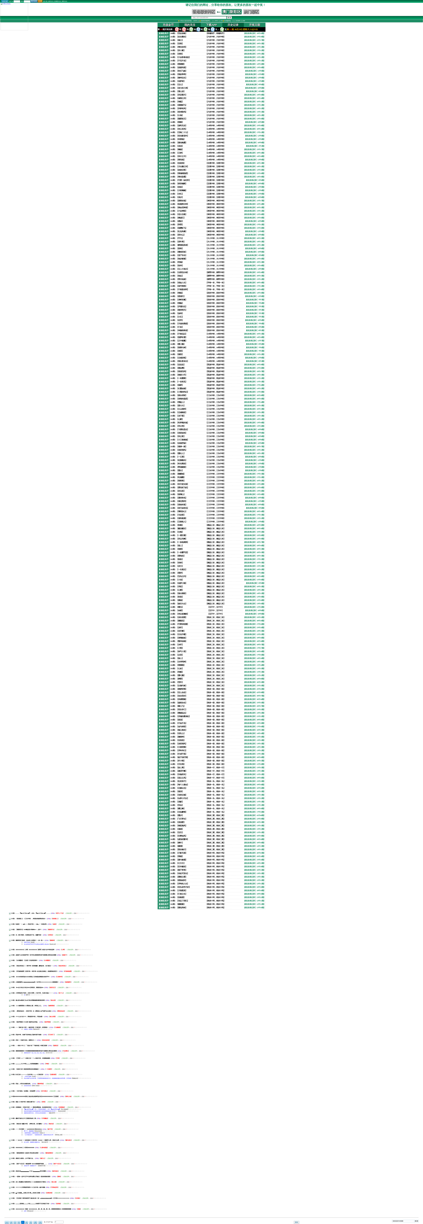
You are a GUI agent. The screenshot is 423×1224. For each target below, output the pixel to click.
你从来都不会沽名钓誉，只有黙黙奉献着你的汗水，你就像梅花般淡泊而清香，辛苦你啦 (47, 1078)
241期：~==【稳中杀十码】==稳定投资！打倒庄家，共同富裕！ (30, 1027)
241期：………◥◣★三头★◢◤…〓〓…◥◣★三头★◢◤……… (30, 913)
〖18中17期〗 (254, 542)
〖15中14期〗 (254, 665)
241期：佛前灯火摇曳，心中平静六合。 (22, 1158)
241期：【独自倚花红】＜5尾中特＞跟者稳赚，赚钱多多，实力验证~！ (32, 966)
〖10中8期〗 (255, 88)
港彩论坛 (51, 1)
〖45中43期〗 (254, 689)
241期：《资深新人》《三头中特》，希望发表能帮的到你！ (28, 918)
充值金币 (168, 24)
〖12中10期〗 (254, 170)
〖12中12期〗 (254, 798)
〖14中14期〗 (254, 658)
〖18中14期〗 (254, 129)
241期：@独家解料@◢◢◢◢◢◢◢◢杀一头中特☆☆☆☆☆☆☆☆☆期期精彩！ (35, 982)
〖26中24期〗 (254, 856)
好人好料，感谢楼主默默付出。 (32, 1142)
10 (35, 1222)
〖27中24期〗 (254, 385)
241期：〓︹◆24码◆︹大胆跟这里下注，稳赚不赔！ (26, 935)
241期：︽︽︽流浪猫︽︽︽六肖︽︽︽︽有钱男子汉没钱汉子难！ (30, 1203)
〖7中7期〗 (255, 300)
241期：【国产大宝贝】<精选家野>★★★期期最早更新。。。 (29, 1164)
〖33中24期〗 (254, 272)
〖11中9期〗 (255, 71)
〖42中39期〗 (254, 692)
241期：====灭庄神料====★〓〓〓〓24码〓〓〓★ (26, 1129)
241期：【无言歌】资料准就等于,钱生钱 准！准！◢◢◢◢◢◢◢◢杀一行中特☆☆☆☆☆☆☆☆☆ (40, 1198)
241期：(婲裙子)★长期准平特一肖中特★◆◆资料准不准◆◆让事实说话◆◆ (33, 955)
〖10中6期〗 (255, 320)
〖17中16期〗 (254, 655)
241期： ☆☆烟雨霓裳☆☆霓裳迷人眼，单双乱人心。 (27, 1005)
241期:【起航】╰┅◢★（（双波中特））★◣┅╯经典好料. (29, 924)
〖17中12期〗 (254, 50)
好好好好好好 (27, 1085)
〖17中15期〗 (254, 474)
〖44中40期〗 (254, 679)
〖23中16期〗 (254, 259)
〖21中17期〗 (254, 201)
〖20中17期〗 (254, 446)
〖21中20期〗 (254, 867)
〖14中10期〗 (254, 64)
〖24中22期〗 (254, 713)
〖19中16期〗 (254, 546)
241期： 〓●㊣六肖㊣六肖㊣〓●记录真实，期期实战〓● (27, 987)
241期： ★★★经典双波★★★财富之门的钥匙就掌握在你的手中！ (30, 976)
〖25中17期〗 (254, 149)
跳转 (296, 1222)
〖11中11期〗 (254, 378)
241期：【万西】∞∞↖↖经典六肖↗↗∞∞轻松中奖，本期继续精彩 (30, 1058)
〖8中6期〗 (255, 327)
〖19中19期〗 (254, 723)
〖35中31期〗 (254, 532)
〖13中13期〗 (254, 668)
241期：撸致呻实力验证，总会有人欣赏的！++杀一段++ (27, 940)
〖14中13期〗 (254, 375)
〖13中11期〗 (254, 61)
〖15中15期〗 (254, 768)
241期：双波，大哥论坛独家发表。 (21, 1083)
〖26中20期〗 (254, 395)
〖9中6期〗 (255, 344)
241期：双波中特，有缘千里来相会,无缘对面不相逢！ (27, 1034)
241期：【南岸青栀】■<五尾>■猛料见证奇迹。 (25, 1022)
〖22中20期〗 (254, 368)
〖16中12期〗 (254, 102)
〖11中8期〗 (255, 194)
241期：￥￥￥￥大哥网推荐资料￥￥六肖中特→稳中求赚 (28, 1187)
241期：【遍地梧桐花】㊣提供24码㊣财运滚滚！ (25, 1153)
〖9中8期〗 (255, 85)
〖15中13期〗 (254, 566)
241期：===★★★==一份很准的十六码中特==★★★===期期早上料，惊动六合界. (35, 1140)
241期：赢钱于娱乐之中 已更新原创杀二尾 (23, 1118)
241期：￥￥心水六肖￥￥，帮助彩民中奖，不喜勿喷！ (27, 1016)
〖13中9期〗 (255, 160)
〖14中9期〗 (255, 269)
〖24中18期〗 (254, 95)
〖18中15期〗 (254, 238)
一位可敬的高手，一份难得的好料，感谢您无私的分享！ (39, 1134)
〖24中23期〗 (254, 631)
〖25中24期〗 (254, 627)
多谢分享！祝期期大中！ (30, 1165)
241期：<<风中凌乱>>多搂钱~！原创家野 (23, 1091)
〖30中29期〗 (254, 621)
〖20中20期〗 (254, 720)
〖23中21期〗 (254, 897)
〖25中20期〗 (254, 125)
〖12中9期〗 (255, 78)
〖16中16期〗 (254, 651)
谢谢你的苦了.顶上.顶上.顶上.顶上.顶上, (34, 1052)
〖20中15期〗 (254, 276)
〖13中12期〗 (254, 412)
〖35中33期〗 (254, 703)
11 (40, 1222)
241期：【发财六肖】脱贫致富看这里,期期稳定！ (25, 1069)
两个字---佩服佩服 (29, 1131)
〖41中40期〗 (254, 815)
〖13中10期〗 (254, 67)
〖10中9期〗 (255, 122)
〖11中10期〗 (254, 392)
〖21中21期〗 (254, 716)
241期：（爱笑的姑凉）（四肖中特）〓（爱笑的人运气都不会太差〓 (31, 1011)
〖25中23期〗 (254, 686)
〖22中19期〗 (254, 539)
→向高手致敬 (27, 1076)
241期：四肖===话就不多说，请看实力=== (23, 1040)
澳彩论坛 (64, 1)
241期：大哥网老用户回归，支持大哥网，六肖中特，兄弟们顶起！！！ (32, 993)
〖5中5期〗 (255, 310)
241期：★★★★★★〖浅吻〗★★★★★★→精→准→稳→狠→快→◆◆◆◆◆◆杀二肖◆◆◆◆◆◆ (41, 1209)
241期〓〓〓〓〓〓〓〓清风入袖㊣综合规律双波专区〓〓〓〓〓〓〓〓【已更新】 (35, 1096)
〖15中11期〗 (254, 57)
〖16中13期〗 (254, 207)
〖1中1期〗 (255, 146)
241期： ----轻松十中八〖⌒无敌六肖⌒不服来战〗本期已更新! (29, 1045)
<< (7, 1222)
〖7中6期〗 (255, 303)
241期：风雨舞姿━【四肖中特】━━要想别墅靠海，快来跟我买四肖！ (32, 1107)
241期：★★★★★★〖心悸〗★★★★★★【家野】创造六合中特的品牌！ (33, 949)
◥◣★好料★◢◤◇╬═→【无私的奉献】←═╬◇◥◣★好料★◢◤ (42, 1109)
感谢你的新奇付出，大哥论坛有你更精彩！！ (36, 1113)
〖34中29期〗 (254, 365)
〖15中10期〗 (254, 228)
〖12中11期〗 (254, 901)
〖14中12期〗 (254, 242)
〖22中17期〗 (254, 40)
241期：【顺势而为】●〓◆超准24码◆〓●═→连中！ (26, 929)
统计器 (45, 1)
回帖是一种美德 (28, 1029)
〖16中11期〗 (254, 334)
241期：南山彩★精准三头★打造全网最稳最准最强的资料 (28, 1000)
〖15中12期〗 (254, 47)
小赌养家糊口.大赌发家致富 (31, 1133)
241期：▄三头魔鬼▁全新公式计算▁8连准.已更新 (25, 1193)
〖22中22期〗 (254, 634)
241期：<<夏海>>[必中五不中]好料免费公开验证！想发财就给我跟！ (31, 1176)
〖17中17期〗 (254, 648)
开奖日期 (254, 24)
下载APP (211, 24)
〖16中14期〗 (254, 204)
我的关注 (189, 24)
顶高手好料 (27, 942)
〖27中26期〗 (254, 624)
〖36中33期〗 (254, 682)
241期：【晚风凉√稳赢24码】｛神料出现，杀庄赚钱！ (27, 1124)
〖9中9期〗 (255, 583)
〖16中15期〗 (254, 563)
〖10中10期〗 (254, 33)
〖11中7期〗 (255, 341)
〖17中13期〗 (254, 477)
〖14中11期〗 (254, 108)
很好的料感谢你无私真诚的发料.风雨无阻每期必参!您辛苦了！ (41, 1111)
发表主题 (4, 1)
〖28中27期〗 (254, 706)
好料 (25, 1211)
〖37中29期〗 (254, 37)
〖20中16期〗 (254, 399)
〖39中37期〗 (254, 696)
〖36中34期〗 (254, 699)
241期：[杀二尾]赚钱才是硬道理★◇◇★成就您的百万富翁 (28, 1182)
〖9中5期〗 (255, 330)
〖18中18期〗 (254, 641)
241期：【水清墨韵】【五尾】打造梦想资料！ (24, 960)
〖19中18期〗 (254, 638)
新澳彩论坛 (57, 1)
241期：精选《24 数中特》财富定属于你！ (23, 1102)
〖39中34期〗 (254, 528)
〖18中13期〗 (254, 163)
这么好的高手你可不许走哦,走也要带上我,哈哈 (36, 944)
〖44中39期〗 (254, 525)
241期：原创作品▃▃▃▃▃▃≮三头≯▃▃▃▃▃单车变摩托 (28, 1171)
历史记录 (233, 24)
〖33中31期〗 (254, 617)
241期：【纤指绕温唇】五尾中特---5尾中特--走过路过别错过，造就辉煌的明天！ (34, 971)
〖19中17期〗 (254, 371)
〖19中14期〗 (254, 98)
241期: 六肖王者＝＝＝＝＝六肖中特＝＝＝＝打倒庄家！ (27, 1074)
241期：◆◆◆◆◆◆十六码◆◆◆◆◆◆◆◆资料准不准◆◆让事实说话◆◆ (34, 1051)
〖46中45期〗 (254, 853)
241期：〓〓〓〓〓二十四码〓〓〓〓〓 (22, 1147)
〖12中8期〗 (255, 358)
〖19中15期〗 (254, 44)
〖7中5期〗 (255, 306)
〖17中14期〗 (254, 402)
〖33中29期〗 (254, 535)
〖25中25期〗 (254, 709)
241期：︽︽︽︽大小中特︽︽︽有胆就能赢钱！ (25, 1063)
